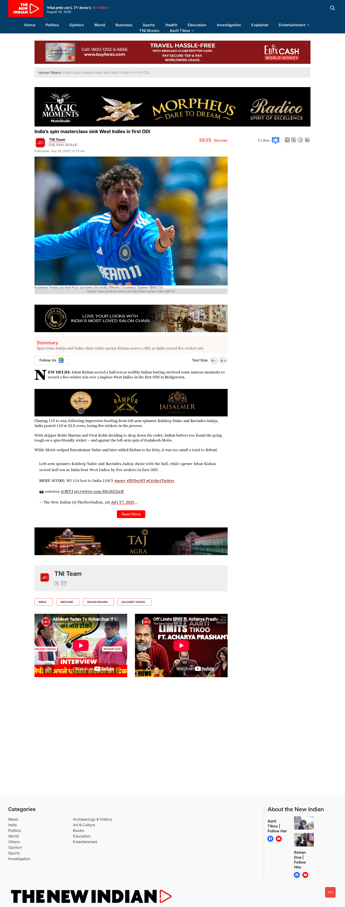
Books (78, 830)
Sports (149, 25)
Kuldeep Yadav (133, 602)
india (42, 602)
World (99, 25)
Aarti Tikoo (180, 30)
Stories (213, 140)
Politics (52, 25)
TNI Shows (149, 30)
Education (197, 25)
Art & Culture (84, 824)
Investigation (229, 25)
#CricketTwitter (160, 480)
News (13, 819)
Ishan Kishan (97, 602)
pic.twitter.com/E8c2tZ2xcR (99, 491)
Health (171, 25)
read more (131, 514)
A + (223, 360)
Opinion (76, 25)
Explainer (259, 25)
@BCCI (67, 491)
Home (29, 25)
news (56, 72)
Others (14, 841)
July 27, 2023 (122, 502)
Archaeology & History (92, 819)
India (12, 824)
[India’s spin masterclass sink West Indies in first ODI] (44, 578)
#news (120, 480)
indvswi (67, 602)
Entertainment (292, 25)
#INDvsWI (135, 480)
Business (124, 25)
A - (213, 360)
